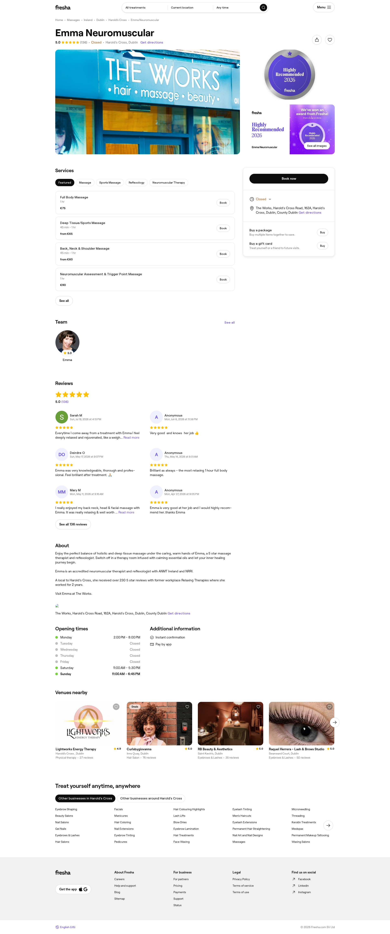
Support (178, 898)
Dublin (100, 20)
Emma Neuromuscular (145, 20)
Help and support (125, 885)
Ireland (88, 20)
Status (177, 905)
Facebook (304, 879)
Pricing (177, 885)
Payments (179, 892)
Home (59, 20)
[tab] (64, 182)
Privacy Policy (241, 879)
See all (229, 322)
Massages (73, 20)
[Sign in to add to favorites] (330, 40)
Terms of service (243, 885)
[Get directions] (145, 606)
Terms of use (241, 892)
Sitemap (119, 898)
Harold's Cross (117, 20)
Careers (119, 879)
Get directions (151, 42)
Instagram (304, 892)
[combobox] (144, 7)
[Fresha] (62, 7)
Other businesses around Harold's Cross (151, 798)
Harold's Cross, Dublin (122, 42)
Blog (117, 892)
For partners (181, 879)
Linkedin (303, 885)
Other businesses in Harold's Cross (85, 798)
